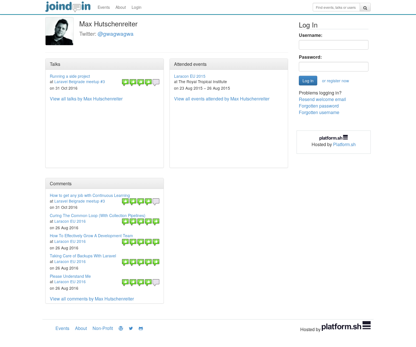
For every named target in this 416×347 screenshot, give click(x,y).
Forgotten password (319, 105)
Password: (310, 57)
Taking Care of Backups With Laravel (83, 255)
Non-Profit (103, 328)
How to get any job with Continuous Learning (90, 195)
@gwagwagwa (116, 33)
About (120, 7)
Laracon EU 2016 (70, 221)
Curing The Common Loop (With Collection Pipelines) (97, 215)
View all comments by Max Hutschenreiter (92, 298)
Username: (310, 35)
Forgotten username (319, 112)
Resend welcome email (322, 99)
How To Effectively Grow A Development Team (91, 235)
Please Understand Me (70, 276)
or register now (335, 80)
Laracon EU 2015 (189, 76)
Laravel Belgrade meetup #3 (79, 81)
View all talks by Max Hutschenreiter (86, 98)
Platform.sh (344, 144)
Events (104, 7)
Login (136, 7)
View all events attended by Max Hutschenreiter (221, 98)
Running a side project (70, 76)
